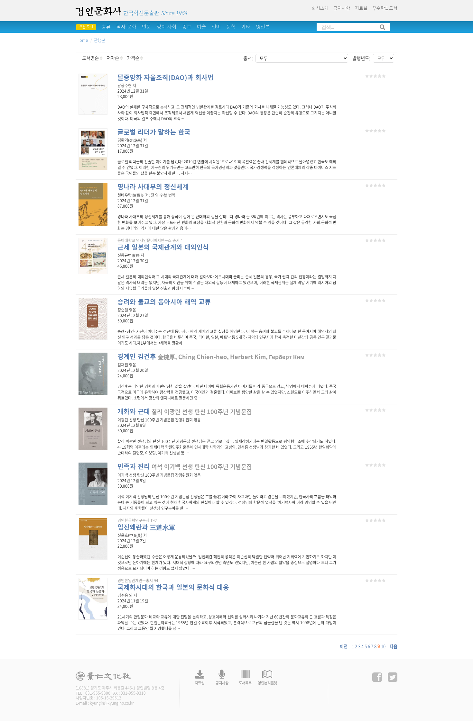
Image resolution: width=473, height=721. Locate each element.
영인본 (263, 27)
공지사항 (341, 8)
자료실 (361, 8)
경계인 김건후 (136, 356)
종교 (186, 27)
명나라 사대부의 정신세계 (153, 186)
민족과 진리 (133, 466)
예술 (201, 27)
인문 (146, 27)
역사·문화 (126, 27)
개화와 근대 (133, 411)
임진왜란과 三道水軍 (146, 527)
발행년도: (361, 58)
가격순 (133, 57)
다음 (393, 646)
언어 (216, 27)
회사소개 (320, 8)
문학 (231, 27)
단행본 (99, 40)
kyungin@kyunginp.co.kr (112, 703)
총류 (106, 27)
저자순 (113, 57)
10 (383, 646)
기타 (245, 27)
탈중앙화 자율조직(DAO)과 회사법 (165, 77)
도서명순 (91, 57)
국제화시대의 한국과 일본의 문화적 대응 (173, 587)
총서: (248, 58)
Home (82, 40)
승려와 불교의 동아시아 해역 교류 (164, 301)
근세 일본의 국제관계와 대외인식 (163, 247)
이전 (344, 646)
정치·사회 (166, 27)
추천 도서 (86, 27)
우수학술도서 (384, 8)
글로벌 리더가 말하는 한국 (153, 132)
